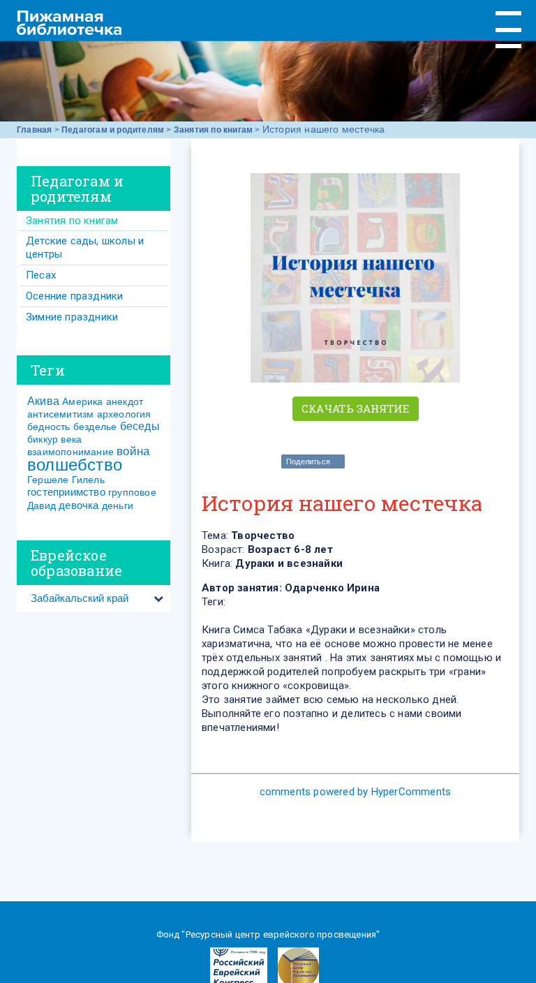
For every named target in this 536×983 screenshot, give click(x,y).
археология (124, 414)
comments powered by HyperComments (356, 791)
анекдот (124, 401)
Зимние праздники (72, 317)
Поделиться (308, 461)
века (71, 439)
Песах (41, 275)
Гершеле (47, 479)
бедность (48, 426)
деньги (117, 505)
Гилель (88, 479)
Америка (82, 401)
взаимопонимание (70, 451)
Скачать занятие (356, 408)
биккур (42, 439)
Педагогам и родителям (112, 130)
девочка (78, 505)
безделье (95, 426)
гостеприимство (66, 492)
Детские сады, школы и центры (85, 247)
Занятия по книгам (213, 130)
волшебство (74, 464)
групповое (132, 492)
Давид (41, 505)
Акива (43, 401)
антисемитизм (60, 414)
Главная (34, 130)
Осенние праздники (74, 296)
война (133, 451)
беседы (140, 426)
